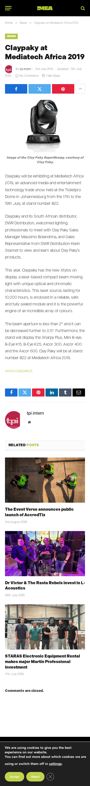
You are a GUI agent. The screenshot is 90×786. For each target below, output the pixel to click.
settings (55, 763)
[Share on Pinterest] (63, 89)
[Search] (82, 8)
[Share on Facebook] (16, 89)
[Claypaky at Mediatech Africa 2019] (45, 126)
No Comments (29, 76)
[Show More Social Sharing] (80, 89)
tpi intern (25, 69)
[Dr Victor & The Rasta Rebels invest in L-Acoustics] (45, 553)
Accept (14, 777)
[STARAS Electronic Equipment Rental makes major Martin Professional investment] (45, 626)
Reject (35, 777)
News (11, 36)
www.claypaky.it (18, 371)
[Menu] (8, 8)
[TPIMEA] (44, 8)
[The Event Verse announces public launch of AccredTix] (45, 480)
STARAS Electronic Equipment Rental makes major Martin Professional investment (42, 662)
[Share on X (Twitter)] (39, 89)
